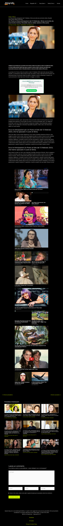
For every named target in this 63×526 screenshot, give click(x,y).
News (18, 24)
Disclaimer (31, 517)
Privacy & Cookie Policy (31, 524)
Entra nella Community (31, 90)
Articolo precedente (7, 394)
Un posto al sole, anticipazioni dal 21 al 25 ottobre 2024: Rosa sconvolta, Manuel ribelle (31, 450)
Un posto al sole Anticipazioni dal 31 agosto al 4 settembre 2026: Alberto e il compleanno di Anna (12, 415)
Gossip (58, 3)
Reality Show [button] (51, 3)
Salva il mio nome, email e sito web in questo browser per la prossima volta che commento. (31, 493)
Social (5, 435)
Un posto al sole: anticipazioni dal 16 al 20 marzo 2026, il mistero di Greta (31, 415)
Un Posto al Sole (12, 24)
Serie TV (16, 435)
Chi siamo (31, 520)
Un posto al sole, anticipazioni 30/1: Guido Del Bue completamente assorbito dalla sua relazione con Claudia (12, 432)
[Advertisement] (31, 57)
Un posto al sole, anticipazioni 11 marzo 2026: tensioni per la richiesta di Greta (49, 415)
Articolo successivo (56, 394)
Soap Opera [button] (42, 3)
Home (26, 3)
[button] (36, 3)
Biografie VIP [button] (33, 3)
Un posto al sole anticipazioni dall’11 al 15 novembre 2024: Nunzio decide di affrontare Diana (50, 431)
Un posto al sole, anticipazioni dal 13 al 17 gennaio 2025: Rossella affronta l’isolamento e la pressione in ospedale (31, 432)
